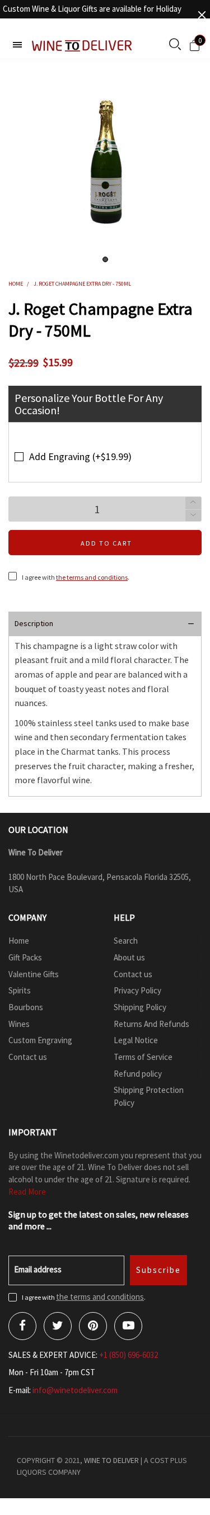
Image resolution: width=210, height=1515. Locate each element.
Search (126, 940)
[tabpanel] (105, 164)
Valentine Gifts (33, 974)
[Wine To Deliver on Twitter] (58, 1326)
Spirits (19, 990)
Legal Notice (136, 1040)
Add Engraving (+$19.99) (80, 456)
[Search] (175, 45)
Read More (27, 1191)
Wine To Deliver (111, 1460)
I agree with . (75, 577)
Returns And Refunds (151, 1024)
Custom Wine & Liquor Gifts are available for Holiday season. (92, 14)
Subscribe (158, 1270)
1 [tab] (105, 259)
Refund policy (138, 1073)
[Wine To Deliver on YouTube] (128, 1326)
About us (129, 957)
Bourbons (25, 1007)
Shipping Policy (140, 1007)
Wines (19, 1024)
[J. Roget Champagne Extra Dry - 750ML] (105, 164)
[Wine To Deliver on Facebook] (22, 1326)
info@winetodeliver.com (75, 1390)
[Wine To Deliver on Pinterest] (93, 1326)
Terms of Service (143, 1057)
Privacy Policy (137, 990)
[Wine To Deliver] (82, 45)
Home (18, 940)
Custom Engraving (40, 1040)
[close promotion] (201, 15)
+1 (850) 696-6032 (128, 1355)
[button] (193, 515)
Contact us (27, 1057)
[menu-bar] (17, 45)
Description (34, 623)
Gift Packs (25, 957)
